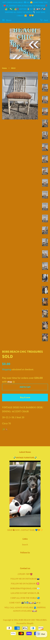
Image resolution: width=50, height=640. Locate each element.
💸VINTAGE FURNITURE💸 (25, 457)
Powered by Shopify (25, 623)
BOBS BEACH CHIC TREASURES (33, 620)
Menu (8, 20)
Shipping (6, 369)
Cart (46, 20)
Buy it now (25, 397)
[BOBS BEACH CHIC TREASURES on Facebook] (21, 558)
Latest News (25, 452)
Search (25, 544)
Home (4, 68)
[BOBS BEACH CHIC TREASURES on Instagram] (28, 558)
